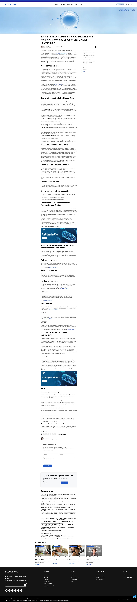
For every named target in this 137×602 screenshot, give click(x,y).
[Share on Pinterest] (48, 434)
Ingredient (73, 574)
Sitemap (45, 586)
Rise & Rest (63, 4)
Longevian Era (74, 579)
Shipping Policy (47, 581)
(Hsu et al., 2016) (70, 329)
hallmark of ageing (58, 84)
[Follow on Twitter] (9, 590)
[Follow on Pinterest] (15, 590)
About (76, 4)
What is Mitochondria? (87, 50)
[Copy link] (41, 434)
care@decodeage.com (127, 575)
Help (81, 4)
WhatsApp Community (100, 577)
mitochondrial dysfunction (61, 53)
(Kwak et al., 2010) (48, 300)
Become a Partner (99, 579)
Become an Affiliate (100, 575)
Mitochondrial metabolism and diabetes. (50, 516)
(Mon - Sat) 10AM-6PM (127, 577)
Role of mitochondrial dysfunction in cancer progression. (54, 535)
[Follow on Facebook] (6, 590)
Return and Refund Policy (49, 585)
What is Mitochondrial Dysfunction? (89, 55)
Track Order (46, 575)
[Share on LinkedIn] (53, 434)
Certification (73, 575)
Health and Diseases (62, 434)
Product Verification (75, 577)
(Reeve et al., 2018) (61, 277)
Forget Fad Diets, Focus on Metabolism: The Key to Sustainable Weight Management (43, 558)
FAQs (84, 71)
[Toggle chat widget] (134, 596)
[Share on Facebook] (44, 434)
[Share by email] (50, 434)
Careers (98, 574)
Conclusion (85, 69)
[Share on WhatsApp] (55, 434)
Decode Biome (70, 4)
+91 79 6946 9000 (126, 574)
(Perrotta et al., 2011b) (53, 309)
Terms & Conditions (48, 583)
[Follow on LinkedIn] (21, 590)
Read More (37, 564)
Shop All (56, 4)
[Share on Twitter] (46, 434)
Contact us (46, 574)
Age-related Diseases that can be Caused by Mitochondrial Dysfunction (89, 62)
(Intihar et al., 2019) (64, 288)
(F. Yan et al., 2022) (48, 318)
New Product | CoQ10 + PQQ (69, 0)
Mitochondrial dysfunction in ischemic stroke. (51, 530)
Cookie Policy (46, 579)
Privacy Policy (69, 448)
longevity (43, 94)
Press (72, 581)
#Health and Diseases (60, 46)
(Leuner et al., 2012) (53, 267)
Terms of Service (46, 450)
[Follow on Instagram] (12, 590)
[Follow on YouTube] (18, 590)
